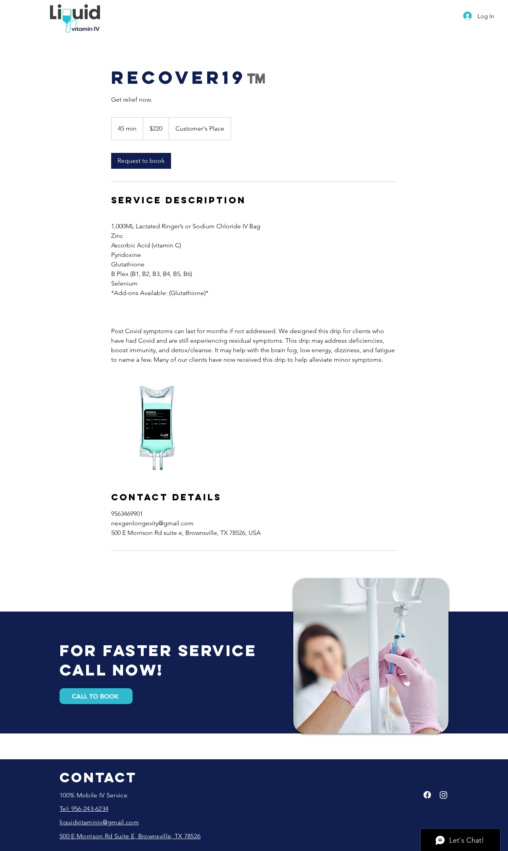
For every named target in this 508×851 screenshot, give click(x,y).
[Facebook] (427, 795)
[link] (141, 161)
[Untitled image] (157, 428)
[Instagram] (443, 795)
